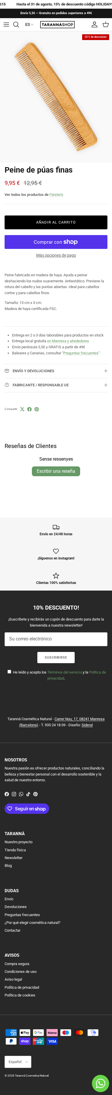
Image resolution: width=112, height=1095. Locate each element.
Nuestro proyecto (18, 842)
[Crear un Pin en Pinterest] (36, 409)
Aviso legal (13, 979)
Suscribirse (56, 657)
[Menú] (6, 24)
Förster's (56, 194)
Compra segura (17, 964)
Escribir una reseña (56, 471)
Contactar (12, 930)
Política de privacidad (22, 987)
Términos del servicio (64, 672)
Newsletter (13, 858)
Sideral (87, 725)
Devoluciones (16, 907)
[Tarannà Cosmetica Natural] (57, 24)
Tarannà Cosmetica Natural (32, 1075)
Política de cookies (20, 995)
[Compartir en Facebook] (29, 409)
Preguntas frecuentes (81, 353)
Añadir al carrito (56, 222)
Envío (9, 899)
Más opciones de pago (56, 255)
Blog (8, 865)
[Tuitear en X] (22, 409)
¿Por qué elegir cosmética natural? (32, 922)
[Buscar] (19, 24)
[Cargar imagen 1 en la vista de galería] (56, 96)
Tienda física (15, 850)
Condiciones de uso (20, 971)
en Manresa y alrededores (68, 341)
